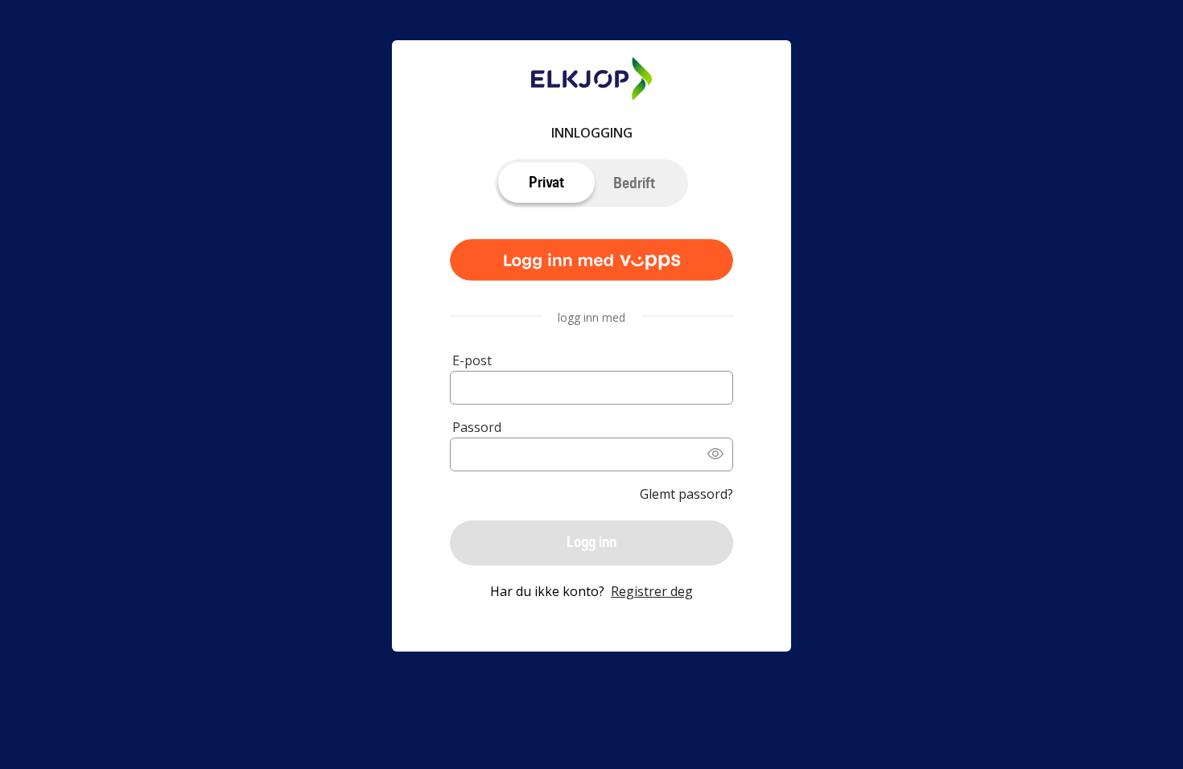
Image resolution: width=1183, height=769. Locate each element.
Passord (476, 427)
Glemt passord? (686, 494)
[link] (591, 261)
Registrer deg (652, 591)
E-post (472, 360)
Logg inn (591, 542)
